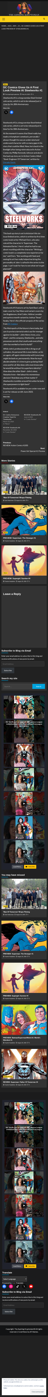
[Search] (44, 19)
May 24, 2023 (26, 94)
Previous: (15, 444)
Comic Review (8, 1076)
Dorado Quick (9, 162)
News (5, 84)
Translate (19, 1283)
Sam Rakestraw (9, 500)
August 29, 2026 (22, 541)
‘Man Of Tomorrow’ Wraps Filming (17, 498)
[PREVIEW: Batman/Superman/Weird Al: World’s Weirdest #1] (24, 1020)
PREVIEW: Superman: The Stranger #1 (19, 538)
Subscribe (8, 670)
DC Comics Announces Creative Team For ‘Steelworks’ (11, 417)
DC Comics (12, 324)
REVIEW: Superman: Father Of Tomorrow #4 (20, 1082)
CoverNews (22, 1332)
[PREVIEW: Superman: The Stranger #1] (24, 520)
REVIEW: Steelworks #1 (32, 415)
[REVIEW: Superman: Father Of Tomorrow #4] (24, 1064)
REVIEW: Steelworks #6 (11, 428)
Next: (33, 449)
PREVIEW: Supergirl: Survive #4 (16, 578)
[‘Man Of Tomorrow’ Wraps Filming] (24, 479)
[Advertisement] (24, 56)
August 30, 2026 (20, 500)
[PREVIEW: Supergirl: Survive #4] (24, 560)
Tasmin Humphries (10, 541)
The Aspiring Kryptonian (12, 94)
